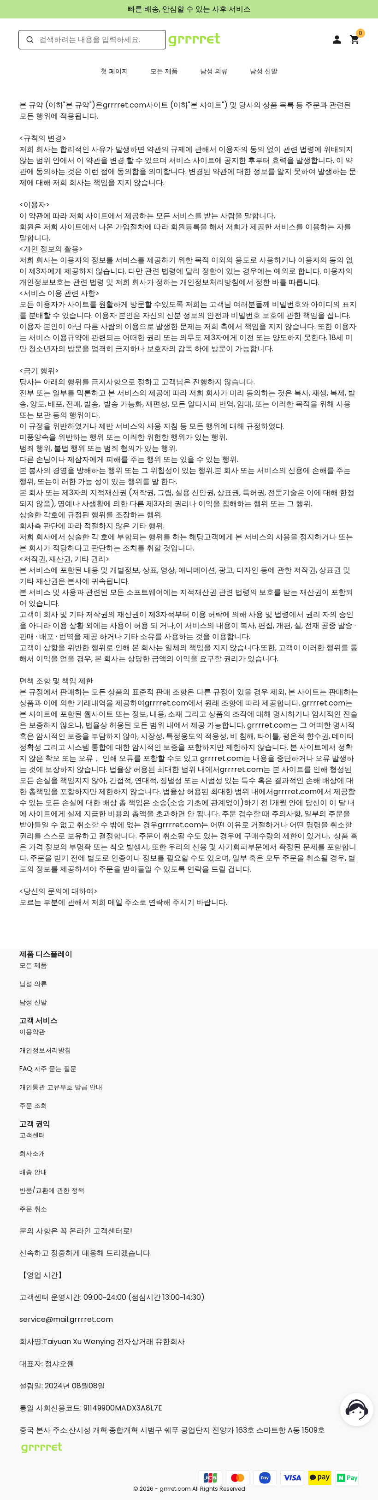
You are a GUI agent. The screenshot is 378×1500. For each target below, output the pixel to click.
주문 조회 (33, 1105)
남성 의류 (214, 71)
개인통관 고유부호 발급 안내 (60, 1087)
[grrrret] (194, 39)
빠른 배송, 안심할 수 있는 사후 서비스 (189, 9)
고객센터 (32, 1135)
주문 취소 (33, 1208)
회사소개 (32, 1153)
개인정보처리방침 (45, 1050)
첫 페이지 (114, 71)
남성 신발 (264, 71)
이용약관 (32, 1031)
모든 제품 (164, 71)
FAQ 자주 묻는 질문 (48, 1068)
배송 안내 (33, 1172)
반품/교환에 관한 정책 (51, 1190)
